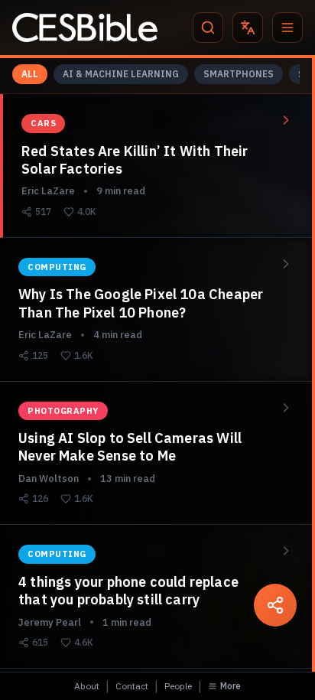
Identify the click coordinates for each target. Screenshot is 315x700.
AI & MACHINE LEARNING (121, 74)
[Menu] (287, 27)
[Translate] (247, 27)
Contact (131, 686)
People (178, 686)
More (230, 686)
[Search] (208, 27)
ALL (29, 74)
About (86, 686)
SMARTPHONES (238, 74)
